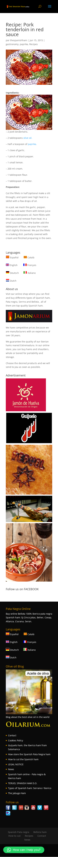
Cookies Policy (15, 740)
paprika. (32, 144)
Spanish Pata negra (18, 832)
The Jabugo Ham (17, 793)
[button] (23, 850)
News (11, 769)
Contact (12, 735)
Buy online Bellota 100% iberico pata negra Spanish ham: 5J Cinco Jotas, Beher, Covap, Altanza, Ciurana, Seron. (29, 617)
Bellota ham (40, 832)
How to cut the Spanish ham (23, 759)
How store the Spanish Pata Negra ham (29, 754)
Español (14, 257)
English (13, 265)
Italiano (31, 272)
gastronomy (12, 44)
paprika (24, 44)
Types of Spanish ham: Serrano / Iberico (29, 788)
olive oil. (27, 137)
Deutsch (14, 272)
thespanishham (18, 40)
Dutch (12, 280)
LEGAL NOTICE (16, 764)
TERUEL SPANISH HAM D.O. (22, 783)
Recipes (33, 44)
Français (31, 265)
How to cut (14, 835)
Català (30, 257)
